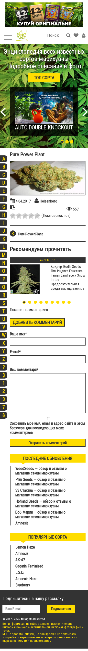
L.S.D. (19, 572)
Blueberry (22, 585)
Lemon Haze (25, 547)
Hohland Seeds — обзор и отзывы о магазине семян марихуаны (43, 503)
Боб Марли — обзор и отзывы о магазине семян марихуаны (40, 514)
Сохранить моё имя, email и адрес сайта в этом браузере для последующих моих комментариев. (47, 428)
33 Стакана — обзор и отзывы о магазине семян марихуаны (40, 492)
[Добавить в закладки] (76, 35)
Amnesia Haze (26, 578)
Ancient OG (47, 260)
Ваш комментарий (24, 369)
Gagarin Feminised (29, 566)
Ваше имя (18, 334)
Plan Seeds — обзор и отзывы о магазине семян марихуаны (40, 481)
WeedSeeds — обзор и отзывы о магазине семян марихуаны (41, 470)
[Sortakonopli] (22, 35)
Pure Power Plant (30, 234)
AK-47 (20, 560)
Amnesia (21, 523)
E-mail (15, 351)
